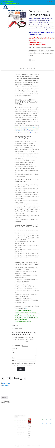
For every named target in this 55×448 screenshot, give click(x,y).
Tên (13, 358)
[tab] (22, 68)
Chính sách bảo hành (21, 420)
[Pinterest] (49, 1)
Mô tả (22, 68)
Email (14, 360)
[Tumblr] (10, 431)
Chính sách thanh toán (22, 423)
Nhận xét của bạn (14, 350)
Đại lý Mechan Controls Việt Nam (42, 47)
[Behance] (1, 433)
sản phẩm (29, 133)
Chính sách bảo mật (21, 429)
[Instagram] (53, 1)
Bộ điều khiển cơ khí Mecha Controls (42, 50)
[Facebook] (51, 1)
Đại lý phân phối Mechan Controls (23, 127)
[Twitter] (47, 1)
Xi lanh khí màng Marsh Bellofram (28, 131)
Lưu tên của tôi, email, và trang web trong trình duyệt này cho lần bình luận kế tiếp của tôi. (24, 364)
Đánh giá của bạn (17, 345)
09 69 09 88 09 (8, 1)
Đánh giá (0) (31, 68)
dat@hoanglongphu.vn (11, 3)
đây (26, 308)
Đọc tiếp (4, 397)
